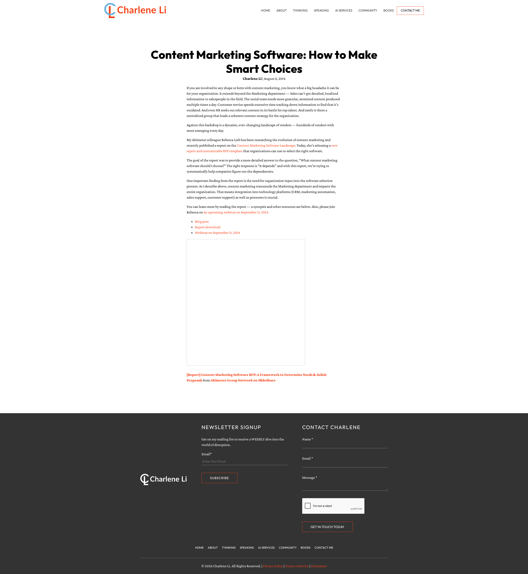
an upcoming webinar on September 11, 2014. (237, 212)
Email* (207, 454)
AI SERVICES (343, 10)
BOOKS (388, 10)
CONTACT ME (410, 10)
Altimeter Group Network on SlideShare (243, 380)
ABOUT (281, 10)
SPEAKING (321, 10)
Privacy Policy (273, 566)
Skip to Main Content (3, 6)
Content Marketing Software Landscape (266, 145)
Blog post (202, 221)
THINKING (300, 10)
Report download (207, 227)
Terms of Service (297, 566)
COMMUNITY (367, 10)
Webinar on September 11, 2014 (217, 233)
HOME (265, 10)
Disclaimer (319, 566)
